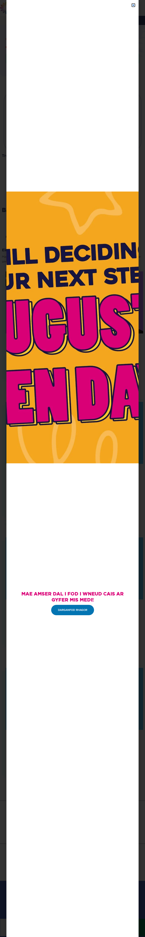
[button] (133, 5)
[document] (72, 468)
